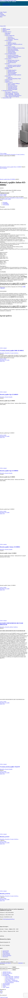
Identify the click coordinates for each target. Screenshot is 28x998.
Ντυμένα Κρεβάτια (12, 73)
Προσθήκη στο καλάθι (5, 193)
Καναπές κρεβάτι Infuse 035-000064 (7, 179)
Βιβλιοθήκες (7, 33)
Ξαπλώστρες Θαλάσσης (13, 49)
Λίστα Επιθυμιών (6, 953)
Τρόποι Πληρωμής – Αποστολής (12, 93)
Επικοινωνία (5, 956)
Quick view (2, 361)
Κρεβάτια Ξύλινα (11, 71)
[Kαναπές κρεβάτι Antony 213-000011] (14, 543)
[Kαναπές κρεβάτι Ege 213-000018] (14, 467)
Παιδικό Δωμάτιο (8, 79)
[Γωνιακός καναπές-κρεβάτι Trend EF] (14, 733)
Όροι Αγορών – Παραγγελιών (11, 92)
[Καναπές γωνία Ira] (14, 860)
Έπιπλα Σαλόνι (8, 58)
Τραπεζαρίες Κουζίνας (12, 88)
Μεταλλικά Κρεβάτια (12, 72)
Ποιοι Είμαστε (6, 952)
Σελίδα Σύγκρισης (6, 954)
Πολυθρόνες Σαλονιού (12, 61)
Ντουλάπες (10, 37)
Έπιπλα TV (7, 34)
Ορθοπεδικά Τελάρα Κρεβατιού (14, 74)
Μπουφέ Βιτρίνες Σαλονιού (13, 60)
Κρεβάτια (7, 68)
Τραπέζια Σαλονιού (12, 62)
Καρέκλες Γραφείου (12, 43)
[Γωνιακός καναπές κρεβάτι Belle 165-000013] (14, 346)
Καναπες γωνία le (4, 836)
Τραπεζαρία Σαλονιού (12, 87)
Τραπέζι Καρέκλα (9, 82)
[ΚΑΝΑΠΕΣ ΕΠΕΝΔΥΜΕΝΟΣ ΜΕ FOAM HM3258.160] (14, 619)
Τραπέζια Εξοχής (11, 51)
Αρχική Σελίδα (6, 950)
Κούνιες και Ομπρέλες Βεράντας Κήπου (16, 48)
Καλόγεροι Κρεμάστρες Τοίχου (14, 78)
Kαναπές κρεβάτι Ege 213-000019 (9, 394)
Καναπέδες (7, 63)
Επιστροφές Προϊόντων (10, 979)
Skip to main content (12, 0)
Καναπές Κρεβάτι (9, 67)
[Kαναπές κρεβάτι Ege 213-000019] (14, 390)
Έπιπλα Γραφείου (9, 40)
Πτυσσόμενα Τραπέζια (12, 85)
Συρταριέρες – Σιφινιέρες (13, 39)
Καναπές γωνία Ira (5, 893)
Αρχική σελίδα (3, 154)
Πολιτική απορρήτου (7, 955)
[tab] (5, 202)
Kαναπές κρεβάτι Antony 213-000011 (10, 547)
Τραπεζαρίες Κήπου (12, 52)
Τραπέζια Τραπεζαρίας (12, 89)
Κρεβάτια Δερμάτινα (12, 70)
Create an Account (4, 997)
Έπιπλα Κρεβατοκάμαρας (10, 53)
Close (1, 990)
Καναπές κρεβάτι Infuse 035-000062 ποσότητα (11, 190)
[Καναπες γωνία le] (14, 803)
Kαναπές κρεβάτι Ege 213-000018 (9, 470)
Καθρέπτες (10, 77)
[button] (4, 360)
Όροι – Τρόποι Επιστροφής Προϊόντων (13, 95)
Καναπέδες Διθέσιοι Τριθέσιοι (14, 66)
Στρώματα (7, 80)
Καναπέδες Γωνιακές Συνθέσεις (14, 65)
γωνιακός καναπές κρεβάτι (5, 199)
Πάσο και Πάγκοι (11, 84)
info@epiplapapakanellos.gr (8, 919)
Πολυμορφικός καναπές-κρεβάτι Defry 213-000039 (11, 166)
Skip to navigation (4, 0)
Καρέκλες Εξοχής (11, 46)
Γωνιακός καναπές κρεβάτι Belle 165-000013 (12, 350)
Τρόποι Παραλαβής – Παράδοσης (12, 94)
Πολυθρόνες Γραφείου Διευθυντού (15, 44)
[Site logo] (9, 11)
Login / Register (6, 987)
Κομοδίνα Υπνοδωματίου (13, 55)
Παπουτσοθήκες (11, 38)
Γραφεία (9, 41)
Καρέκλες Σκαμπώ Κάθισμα (14, 83)
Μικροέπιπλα (8, 76)
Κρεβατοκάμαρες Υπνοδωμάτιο (14, 56)
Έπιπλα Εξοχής (8, 45)
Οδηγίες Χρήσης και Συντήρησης (12, 96)
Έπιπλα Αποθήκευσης (9, 35)
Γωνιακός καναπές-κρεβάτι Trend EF (10, 766)
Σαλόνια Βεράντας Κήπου (13, 50)
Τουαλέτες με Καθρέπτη (13, 57)
